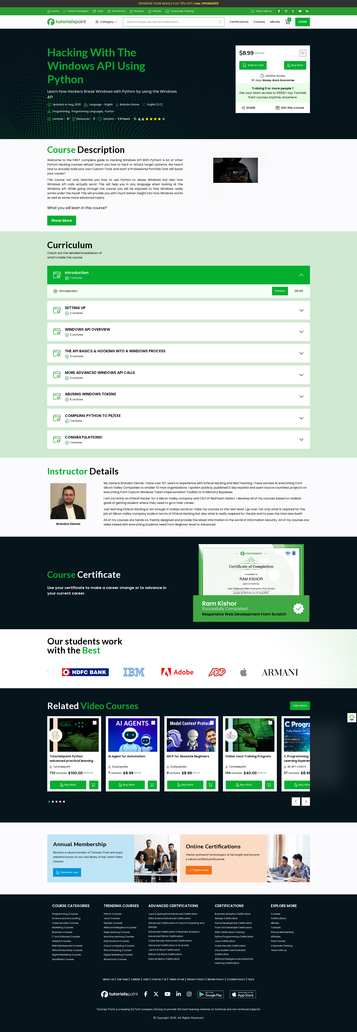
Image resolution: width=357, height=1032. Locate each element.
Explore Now (201, 870)
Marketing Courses (62, 927)
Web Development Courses (67, 945)
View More (300, 705)
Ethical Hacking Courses (117, 950)
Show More (61, 220)
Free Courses (278, 941)
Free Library (119, 11)
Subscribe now (69, 872)
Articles (157, 11)
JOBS (146, 979)
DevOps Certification (226, 918)
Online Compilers (78, 11)
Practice (139, 11)
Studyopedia (120, 767)
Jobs (100, 11)
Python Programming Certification (234, 936)
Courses (259, 22)
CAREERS (135, 979)
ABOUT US (108, 979)
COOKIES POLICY (236, 979)
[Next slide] (306, 801)
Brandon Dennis (129, 104)
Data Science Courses (116, 941)
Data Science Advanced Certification (169, 918)
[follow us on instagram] (189, 994)
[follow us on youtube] (168, 994)
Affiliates (276, 936)
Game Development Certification (233, 923)
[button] (49, 802)
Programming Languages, (88, 111)
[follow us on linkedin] (178, 994)
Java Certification (225, 941)
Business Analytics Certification (233, 913)
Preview (280, 291)
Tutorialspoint (61, 767)
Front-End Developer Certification (233, 927)
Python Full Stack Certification (165, 954)
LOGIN (302, 22)
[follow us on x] (156, 994)
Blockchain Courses (115, 959)
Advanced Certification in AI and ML (168, 945)
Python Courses (112, 913)
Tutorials (276, 927)
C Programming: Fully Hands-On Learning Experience (308, 758)
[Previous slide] (296, 801)
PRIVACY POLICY (196, 979)
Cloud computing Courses (119, 945)
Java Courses (112, 918)
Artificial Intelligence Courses (120, 927)
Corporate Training (182, 11)
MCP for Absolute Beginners (188, 756)
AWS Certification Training (230, 932)
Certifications (238, 22)
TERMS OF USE (176, 979)
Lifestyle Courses (61, 941)
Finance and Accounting (66, 918)
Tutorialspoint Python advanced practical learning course (71, 760)
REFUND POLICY (216, 979)
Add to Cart (256, 65)
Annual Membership (282, 932)
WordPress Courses (63, 959)
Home (55, 11)
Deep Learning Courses (117, 932)
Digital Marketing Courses (66, 954)
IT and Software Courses (66, 936)
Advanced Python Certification (165, 936)
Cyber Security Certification (230, 945)
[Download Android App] (210, 994)
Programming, (61, 111)
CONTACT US (159, 979)
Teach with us (264, 11)
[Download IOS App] (243, 994)
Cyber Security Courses (65, 923)
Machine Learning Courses (119, 936)
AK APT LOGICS (296, 767)
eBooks (275, 22)
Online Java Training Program (248, 756)
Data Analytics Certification (164, 958)
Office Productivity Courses (67, 950)
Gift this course (292, 108)
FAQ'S (251, 979)
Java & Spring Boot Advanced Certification (172, 913)
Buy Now (297, 65)
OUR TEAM (122, 979)
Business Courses (62, 932)
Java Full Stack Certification (164, 949)
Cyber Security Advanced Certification (170, 940)
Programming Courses (65, 913)
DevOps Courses (113, 923)
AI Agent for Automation (126, 756)
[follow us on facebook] (145, 994)
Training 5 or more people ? (273, 88)
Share (250, 108)
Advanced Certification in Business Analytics (174, 931)
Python (109, 111)
